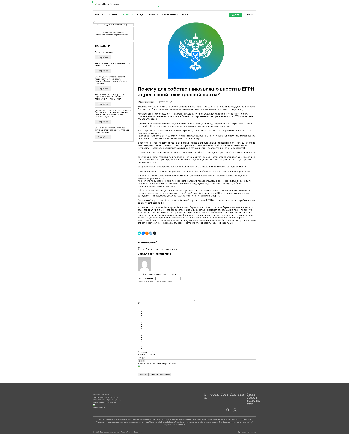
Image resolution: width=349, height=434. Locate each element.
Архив (241, 394)
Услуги (224, 394)
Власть (99, 14)
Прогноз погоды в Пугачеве (113, 32)
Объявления (169, 14)
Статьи (113, 14)
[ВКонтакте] (143, 233)
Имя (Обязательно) (146, 278)
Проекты (153, 14)
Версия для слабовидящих (113, 25)
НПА (184, 14)
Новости (128, 14)
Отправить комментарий (160, 374)
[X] (154, 233)
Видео (140, 14)
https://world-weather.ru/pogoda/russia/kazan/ (113, 35)
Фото (233, 394)
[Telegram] (150, 233)
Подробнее (103, 57)
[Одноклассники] (147, 233)
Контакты (214, 394)
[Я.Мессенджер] (139, 233)
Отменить (143, 374)
